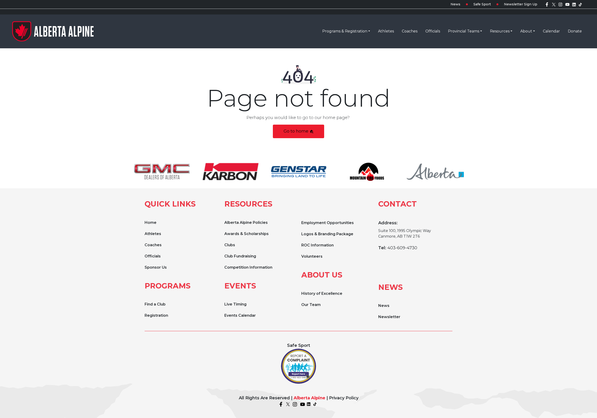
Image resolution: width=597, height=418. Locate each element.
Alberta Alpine (309, 397)
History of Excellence (321, 293)
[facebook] (547, 4)
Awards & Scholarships (246, 234)
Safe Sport (482, 4)
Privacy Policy (343, 397)
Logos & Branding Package (327, 234)
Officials (153, 256)
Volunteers (312, 256)
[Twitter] (553, 4)
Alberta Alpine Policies (246, 222)
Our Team (311, 304)
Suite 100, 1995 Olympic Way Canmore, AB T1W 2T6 (404, 233)
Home (150, 222)
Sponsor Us (156, 267)
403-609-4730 (402, 247)
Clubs (229, 245)
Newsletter (389, 317)
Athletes (153, 234)
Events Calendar (240, 315)
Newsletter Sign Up (520, 4)
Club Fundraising (240, 256)
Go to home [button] (296, 131)
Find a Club (155, 304)
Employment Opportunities (327, 223)
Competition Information (248, 267)
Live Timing (235, 304)
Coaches (153, 245)
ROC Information (317, 245)
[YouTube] (567, 4)
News (455, 4)
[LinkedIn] (574, 4)
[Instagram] (560, 4)
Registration (156, 315)
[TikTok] (580, 4)
